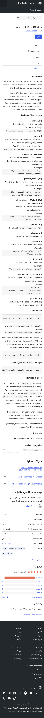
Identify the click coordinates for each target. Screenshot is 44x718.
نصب (37, 57)
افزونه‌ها (18, 635)
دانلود (38, 37)
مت (39, 670)
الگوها (18, 639)
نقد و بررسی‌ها (33, 51)
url (4, 553)
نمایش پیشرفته (36, 559)
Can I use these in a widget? (30, 477)
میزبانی (39, 635)
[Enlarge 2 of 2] (18, 451)
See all (5, 597)
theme (5, 548)
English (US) (6, 543)
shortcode (12, 548)
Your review (37, 597)
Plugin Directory (36, 10)
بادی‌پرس (37, 677)
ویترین (18, 628)
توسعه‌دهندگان (36, 654)
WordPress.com (34, 666)
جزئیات (36, 45)
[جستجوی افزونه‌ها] (18, 18)
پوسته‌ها (18, 631)
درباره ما (38, 628)
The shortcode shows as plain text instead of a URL (30, 469)
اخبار (40, 631)
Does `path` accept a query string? (27, 484)
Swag (17, 658)
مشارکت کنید (16, 647)
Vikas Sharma (31, 31)
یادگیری (39, 647)
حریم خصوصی (36, 639)
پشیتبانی (39, 650)
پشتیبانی (36, 68)
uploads (9, 553)
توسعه (37, 62)
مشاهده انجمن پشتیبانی (33, 614)
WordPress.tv (35, 658)
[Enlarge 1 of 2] (39, 451)
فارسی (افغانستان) (29, 687)
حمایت (17, 654)
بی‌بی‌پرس (37, 673)
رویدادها (18, 650)
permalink (21, 548)
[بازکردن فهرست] (3, 3)
